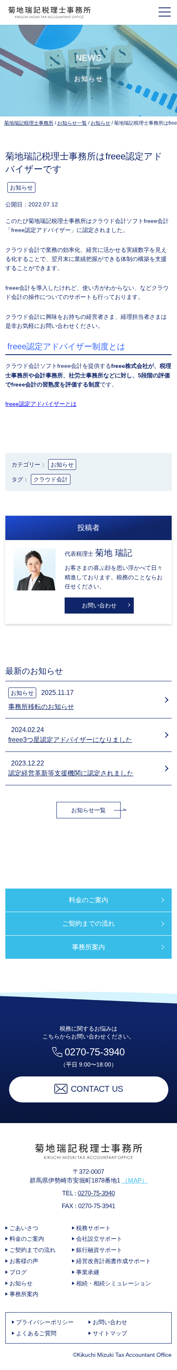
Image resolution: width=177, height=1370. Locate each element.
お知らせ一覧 (88, 810)
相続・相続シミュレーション (113, 1283)
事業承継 (87, 1272)
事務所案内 (88, 946)
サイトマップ (110, 1333)
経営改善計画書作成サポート (113, 1261)
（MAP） (135, 1180)
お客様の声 (23, 1261)
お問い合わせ (99, 605)
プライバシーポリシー (45, 1322)
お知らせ (21, 187)
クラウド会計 (50, 479)
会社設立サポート (99, 1238)
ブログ (18, 1272)
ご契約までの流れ (88, 923)
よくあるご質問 (36, 1333)
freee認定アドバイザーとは (41, 404)
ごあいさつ (23, 1228)
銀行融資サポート (99, 1250)
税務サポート (93, 1228)
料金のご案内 (88, 899)
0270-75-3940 (95, 1052)
